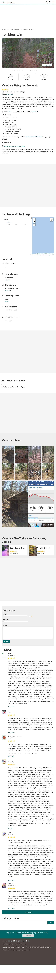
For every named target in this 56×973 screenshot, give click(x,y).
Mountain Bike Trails (9, 29)
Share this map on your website (48, 254)
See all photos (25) (47, 65)
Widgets (23, 944)
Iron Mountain (31, 29)
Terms (24, 950)
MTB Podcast (11, 947)
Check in (39, 70)
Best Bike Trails (20, 947)
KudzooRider (9, 288)
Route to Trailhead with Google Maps (14, 146)
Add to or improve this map (35, 254)
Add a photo (26, 70)
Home (3, 29)
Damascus (25, 29)
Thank (12, 706)
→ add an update (34, 111)
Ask (51, 922)
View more (7, 280)
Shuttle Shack (9, 278)
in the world (9, 94)
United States (16, 29)
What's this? (8, 290)
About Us (11, 944)
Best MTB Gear (35, 947)
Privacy (28, 950)
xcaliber (9, 111)
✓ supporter (19, 736)
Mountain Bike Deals (45, 947)
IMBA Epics (28, 947)
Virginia (21, 29)
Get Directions (16, 70)
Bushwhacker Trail (17, 548)
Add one (7, 301)
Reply (9, 706)
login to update (8, 312)
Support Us (17, 944)
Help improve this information (33, 137)
